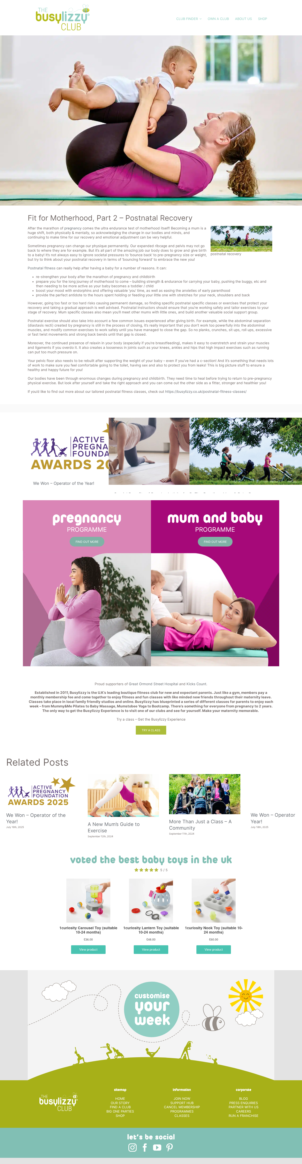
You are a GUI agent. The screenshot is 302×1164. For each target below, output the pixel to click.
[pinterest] (169, 1158)
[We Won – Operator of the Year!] (87, 446)
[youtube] (157, 1158)
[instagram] (132, 1158)
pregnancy (73, 228)
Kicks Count (196, 684)
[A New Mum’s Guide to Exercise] (151, 801)
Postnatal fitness (41, 268)
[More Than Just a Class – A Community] (251, 799)
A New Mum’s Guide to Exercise (142, 835)
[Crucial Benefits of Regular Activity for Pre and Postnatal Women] (168, 451)
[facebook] (145, 1158)
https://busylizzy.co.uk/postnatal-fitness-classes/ (206, 392)
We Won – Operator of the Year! (63, 483)
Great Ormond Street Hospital (153, 684)
